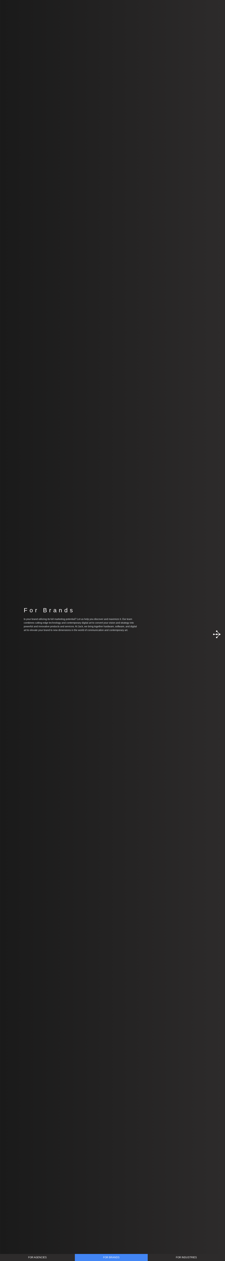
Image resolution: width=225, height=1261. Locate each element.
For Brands (111, 1257)
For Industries (186, 1257)
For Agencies (37, 1257)
